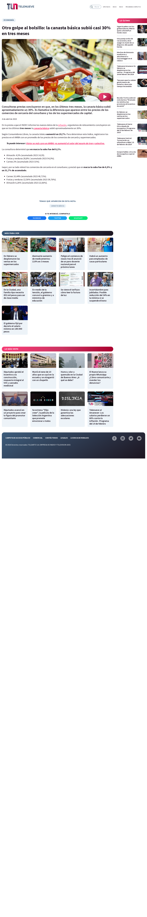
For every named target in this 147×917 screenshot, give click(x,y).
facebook (37, 218)
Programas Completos (133, 7)
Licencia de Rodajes (80, 438)
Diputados (106, 7)
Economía (9, 20)
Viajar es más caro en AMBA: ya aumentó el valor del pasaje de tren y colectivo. (65, 143)
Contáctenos (51, 438)
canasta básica (41, 128)
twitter (57, 218)
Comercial (37, 438)
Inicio (115, 7)
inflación (62, 125)
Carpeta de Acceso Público (18, 438)
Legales (64, 438)
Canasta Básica (57, 206)
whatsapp (78, 218)
